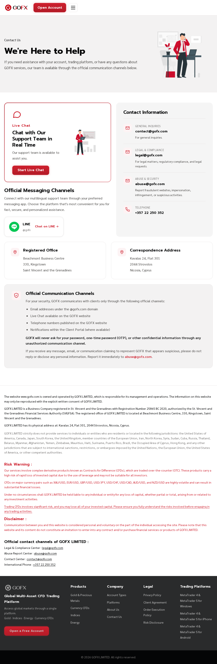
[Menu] (73, 7)
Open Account (50, 7)
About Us (113, 609)
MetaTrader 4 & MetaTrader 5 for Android (191, 631)
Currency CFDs (80, 608)
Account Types (116, 595)
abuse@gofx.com (138, 356)
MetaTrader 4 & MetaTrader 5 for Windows (191, 600)
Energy (75, 622)
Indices (75, 615)
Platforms (113, 602)
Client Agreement (155, 602)
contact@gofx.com (39, 559)
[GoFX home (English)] (16, 7)
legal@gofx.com (52, 548)
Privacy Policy (152, 595)
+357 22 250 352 (44, 564)
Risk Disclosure (153, 622)
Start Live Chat (31, 170)
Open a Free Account (27, 631)
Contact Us (114, 617)
